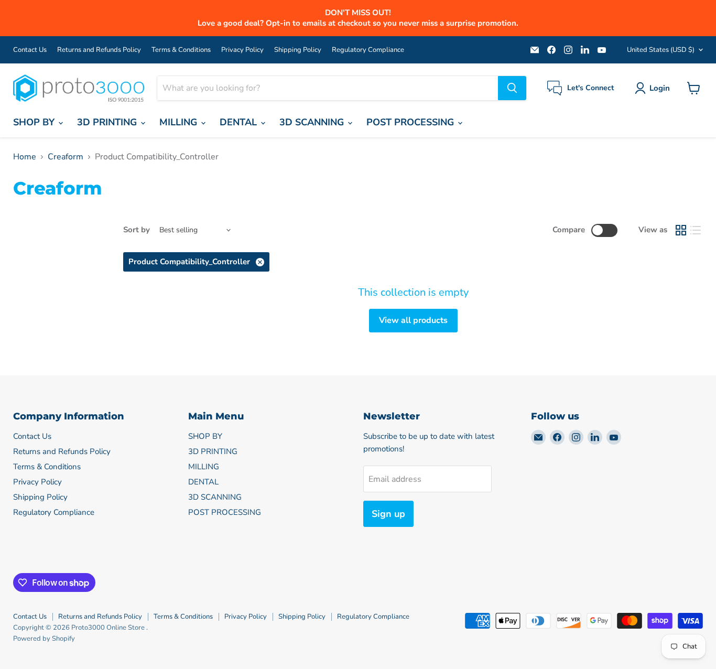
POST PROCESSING (411, 122)
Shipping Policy (297, 50)
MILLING (179, 122)
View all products (413, 320)
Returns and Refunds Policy (99, 50)
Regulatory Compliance (368, 50)
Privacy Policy (242, 50)
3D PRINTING (108, 122)
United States (661, 50)
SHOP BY (35, 122)
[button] (654, 88)
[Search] (512, 88)
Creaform (65, 156)
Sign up (388, 514)
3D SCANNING (312, 122)
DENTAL (239, 122)
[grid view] (681, 230)
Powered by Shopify (44, 638)
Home (24, 156)
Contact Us (30, 50)
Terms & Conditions (181, 50)
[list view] (695, 230)
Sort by (136, 229)
